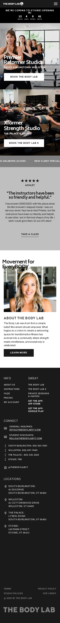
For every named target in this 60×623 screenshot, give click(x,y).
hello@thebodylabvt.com (25, 438)
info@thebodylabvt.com (25, 430)
